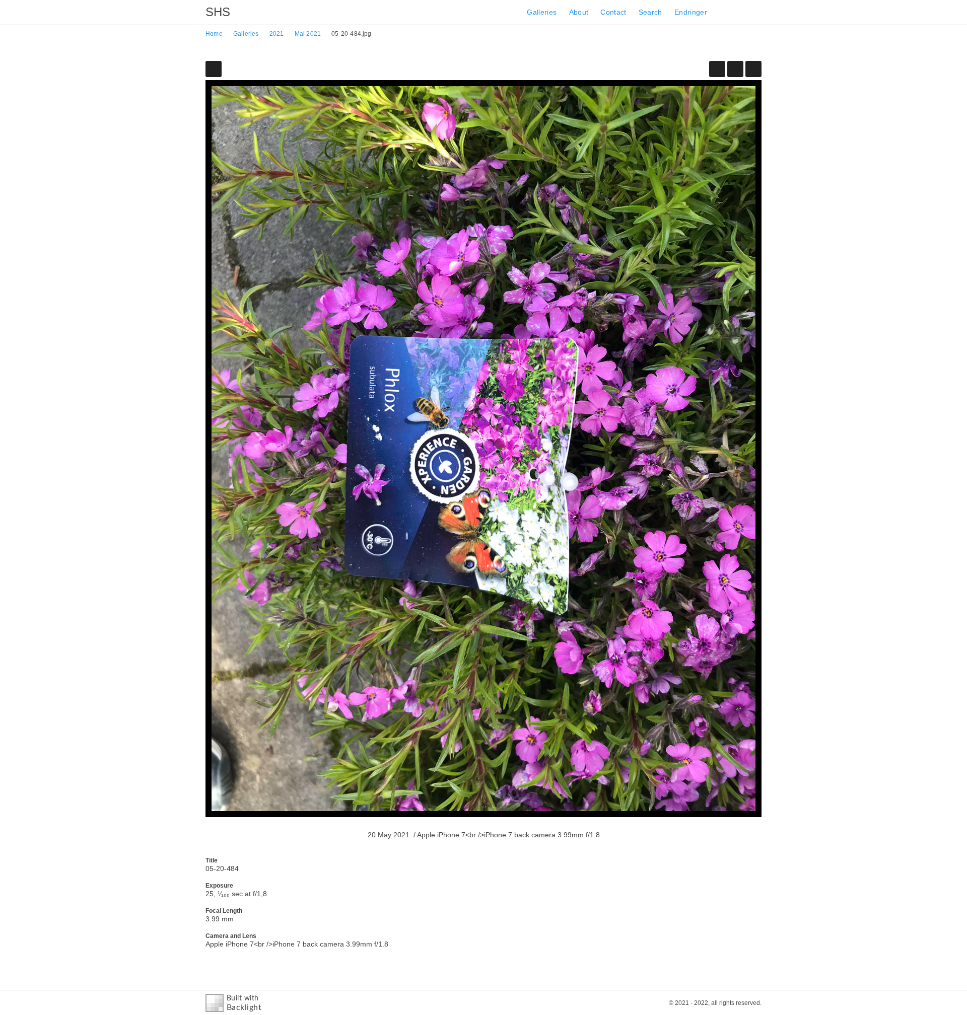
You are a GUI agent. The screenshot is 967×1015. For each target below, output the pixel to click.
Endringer (690, 12)
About (579, 12)
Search (650, 12)
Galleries (542, 12)
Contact (613, 12)
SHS (217, 12)
